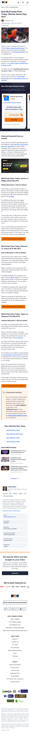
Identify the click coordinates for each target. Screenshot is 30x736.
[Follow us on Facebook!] (5, 609)
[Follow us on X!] (9, 609)
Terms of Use (15, 670)
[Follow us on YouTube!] (13, 609)
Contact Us (15, 642)
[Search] (23, 2)
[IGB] (22, 691)
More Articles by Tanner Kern (11, 510)
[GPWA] (10, 701)
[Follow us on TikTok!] (24, 609)
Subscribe (15, 573)
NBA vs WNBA (15, 619)
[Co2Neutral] (19, 701)
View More (14, 478)
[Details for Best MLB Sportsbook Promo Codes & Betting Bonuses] (5, 452)
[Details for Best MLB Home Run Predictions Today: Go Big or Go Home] (5, 460)
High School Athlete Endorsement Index (15, 630)
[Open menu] (27, 2)
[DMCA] (7, 691)
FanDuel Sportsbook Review (12, 102)
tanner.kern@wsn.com (9, 516)
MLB (7, 7)
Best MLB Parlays (14, 7)
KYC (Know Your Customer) (15, 679)
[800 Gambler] (20, 696)
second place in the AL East (11, 355)
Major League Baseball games (15, 48)
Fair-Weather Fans (15, 625)
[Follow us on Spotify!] (20, 609)
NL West (11, 196)
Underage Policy (15, 673)
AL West (11, 277)
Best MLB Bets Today (13, 430)
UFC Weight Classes (15, 622)
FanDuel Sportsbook (18, 52)
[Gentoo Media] (9, 696)
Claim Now (14, 120)
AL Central (19, 337)
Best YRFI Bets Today (13, 441)
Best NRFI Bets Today (13, 438)
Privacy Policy (15, 667)
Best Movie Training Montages (15, 627)
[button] (27, 3)
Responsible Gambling (15, 650)
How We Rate (15, 647)
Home (2, 7)
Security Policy (15, 681)
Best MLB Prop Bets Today (15, 434)
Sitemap (15, 656)
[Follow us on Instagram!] (17, 609)
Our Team (15, 645)
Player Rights (15, 676)
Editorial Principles (15, 664)
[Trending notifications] (18, 2)
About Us (15, 639)
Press (15, 653)
